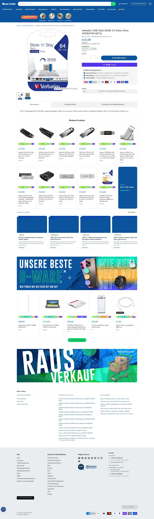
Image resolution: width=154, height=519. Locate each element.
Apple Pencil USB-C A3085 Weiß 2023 (27, 326)
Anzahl (84, 54)
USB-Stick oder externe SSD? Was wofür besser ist (114, 401)
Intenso (101, 160)
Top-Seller (101, 9)
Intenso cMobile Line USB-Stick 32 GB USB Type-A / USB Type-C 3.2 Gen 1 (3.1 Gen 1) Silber (127, 156)
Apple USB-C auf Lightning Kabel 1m (124, 326)
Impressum (20, 460)
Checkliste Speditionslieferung (26, 478)
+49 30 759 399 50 (116, 458)
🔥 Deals (121, 9)
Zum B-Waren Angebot (77, 340)
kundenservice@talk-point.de (117, 462)
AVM (68, 331)
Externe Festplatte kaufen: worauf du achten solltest (114, 399)
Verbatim (102, 204)
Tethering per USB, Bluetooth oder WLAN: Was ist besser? (116, 414)
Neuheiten (19, 9)
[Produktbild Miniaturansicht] (20, 96)
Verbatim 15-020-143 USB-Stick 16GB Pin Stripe (72, 430)
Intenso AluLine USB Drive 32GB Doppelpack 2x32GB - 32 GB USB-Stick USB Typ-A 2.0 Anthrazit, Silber (26, 199)
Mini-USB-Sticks (28, 25)
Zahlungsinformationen (54, 463)
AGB (18, 458)
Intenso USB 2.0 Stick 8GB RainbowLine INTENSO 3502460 (75, 433)
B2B (48, 466)
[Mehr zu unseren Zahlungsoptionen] (101, 70)
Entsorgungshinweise (23, 468)
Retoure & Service (52, 458)
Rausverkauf (111, 9)
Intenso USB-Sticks (22, 404)
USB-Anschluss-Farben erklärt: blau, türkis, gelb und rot (116, 408)
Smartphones (43, 9)
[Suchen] (113, 4)
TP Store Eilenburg (53, 484)
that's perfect (78, 9)
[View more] (77, 273)
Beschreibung (34, 104)
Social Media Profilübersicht (55, 481)
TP (92, 330)
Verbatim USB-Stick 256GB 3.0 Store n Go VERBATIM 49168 (76, 412)
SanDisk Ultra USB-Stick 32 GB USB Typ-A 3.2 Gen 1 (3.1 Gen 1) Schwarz (46, 155)
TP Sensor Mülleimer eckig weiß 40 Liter (100, 326)
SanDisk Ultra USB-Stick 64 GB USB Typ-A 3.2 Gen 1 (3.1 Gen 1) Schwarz (26, 155)
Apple (19, 330)
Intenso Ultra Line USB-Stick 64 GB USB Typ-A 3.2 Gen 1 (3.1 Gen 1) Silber (66, 198)
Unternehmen (51, 478)
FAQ (48, 471)
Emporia (45, 330)
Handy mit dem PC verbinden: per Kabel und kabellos (115, 411)
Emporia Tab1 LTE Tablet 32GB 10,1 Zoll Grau (50, 326)
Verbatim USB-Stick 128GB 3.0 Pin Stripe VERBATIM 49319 (75, 428)
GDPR (19, 476)
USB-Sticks (20, 401)
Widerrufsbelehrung (23, 463)
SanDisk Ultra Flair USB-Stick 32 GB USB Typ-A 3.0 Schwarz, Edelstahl (67, 154)
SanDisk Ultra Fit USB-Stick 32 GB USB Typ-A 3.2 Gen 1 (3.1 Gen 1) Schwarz (46, 198)
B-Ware (49, 468)
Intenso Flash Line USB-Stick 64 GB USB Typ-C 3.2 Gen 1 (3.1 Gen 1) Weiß (87, 198)
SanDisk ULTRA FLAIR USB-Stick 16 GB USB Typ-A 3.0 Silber (86, 154)
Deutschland (128, 507)
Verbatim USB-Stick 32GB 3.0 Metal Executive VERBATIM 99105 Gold (106, 198)
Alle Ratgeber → (132, 212)
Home (19, 25)
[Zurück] (19, 314)
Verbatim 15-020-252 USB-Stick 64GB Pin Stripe (72, 436)
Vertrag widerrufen (25, 497)
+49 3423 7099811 (117, 474)
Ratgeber (50, 476)
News (18, 473)
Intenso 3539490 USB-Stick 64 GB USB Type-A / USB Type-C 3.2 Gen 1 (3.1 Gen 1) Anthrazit (107, 155)
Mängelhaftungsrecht (23, 471)
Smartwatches (65, 9)
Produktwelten (7, 9)
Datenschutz (20, 466)
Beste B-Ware (30, 9)
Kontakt (49, 494)
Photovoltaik (90, 9)
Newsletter (50, 489)
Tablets (53, 9)
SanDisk (20, 160)
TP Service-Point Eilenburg (55, 486)
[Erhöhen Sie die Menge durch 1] (97, 57)
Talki (48, 491)
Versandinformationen (54, 460)
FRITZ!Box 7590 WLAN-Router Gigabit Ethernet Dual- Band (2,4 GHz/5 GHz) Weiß (76, 327)
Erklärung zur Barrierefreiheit (25, 481)
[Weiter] (134, 314)
